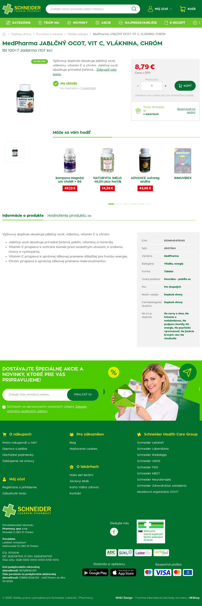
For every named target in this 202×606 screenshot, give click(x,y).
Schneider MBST (148, 473)
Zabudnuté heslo (14, 493)
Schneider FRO (147, 467)
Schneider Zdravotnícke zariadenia (161, 485)
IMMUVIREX (183, 178)
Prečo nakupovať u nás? (19, 442)
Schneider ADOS (148, 461)
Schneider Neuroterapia (154, 479)
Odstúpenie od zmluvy (18, 461)
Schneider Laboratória (152, 449)
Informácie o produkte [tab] (23, 216)
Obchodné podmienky (18, 455)
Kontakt (75, 493)
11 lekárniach (88, 88)
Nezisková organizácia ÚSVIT (158, 492)
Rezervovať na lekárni (186, 111)
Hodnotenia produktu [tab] (69, 216)
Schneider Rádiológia (151, 455)
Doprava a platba (14, 449)
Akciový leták (79, 481)
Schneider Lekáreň (150, 442)
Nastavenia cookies (83, 449)
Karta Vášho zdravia (84, 487)
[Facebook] (114, 532)
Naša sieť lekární (81, 475)
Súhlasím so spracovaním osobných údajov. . (47, 409)
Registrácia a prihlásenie (19, 487)
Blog (73, 442)
